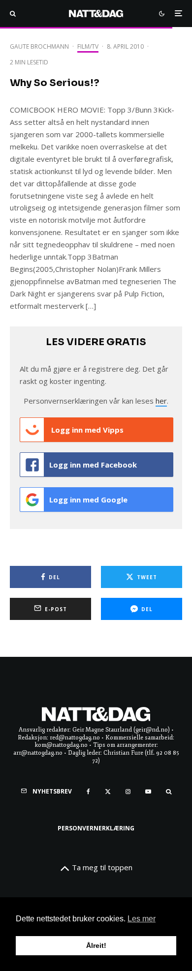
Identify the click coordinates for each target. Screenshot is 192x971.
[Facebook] (88, 791)
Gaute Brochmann (39, 46)
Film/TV (87, 46)
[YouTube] (148, 791)
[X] (107, 791)
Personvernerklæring (96, 828)
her (161, 401)
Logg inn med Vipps (86, 430)
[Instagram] (128, 791)
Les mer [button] (142, 918)
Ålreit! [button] (96, 945)
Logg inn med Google (88, 499)
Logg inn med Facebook (93, 465)
